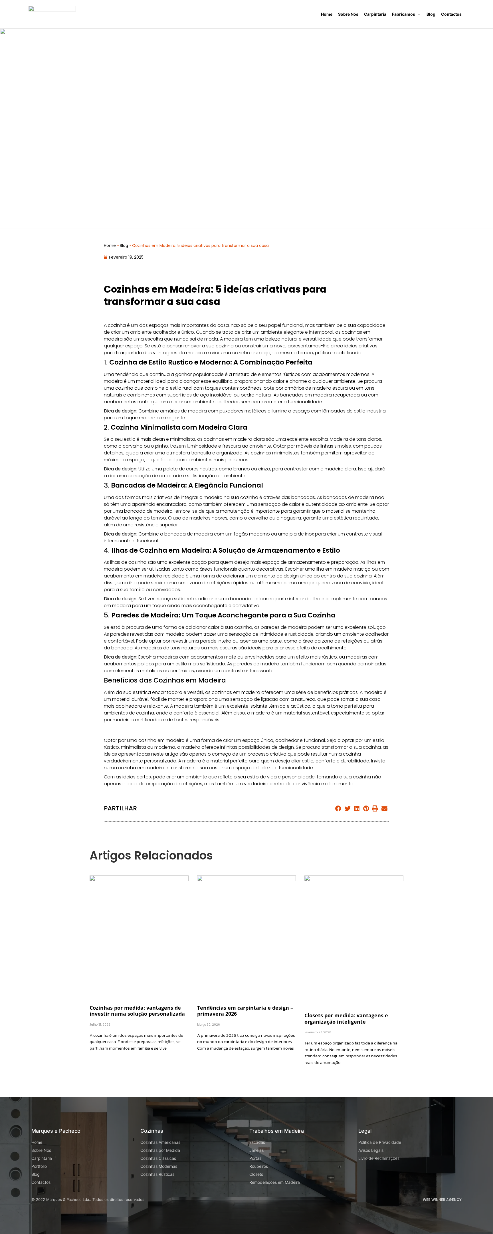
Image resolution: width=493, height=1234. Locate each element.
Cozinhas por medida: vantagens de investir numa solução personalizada (137, 1010)
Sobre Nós (348, 14)
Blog (431, 14)
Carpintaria (375, 14)
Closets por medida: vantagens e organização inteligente (346, 1018)
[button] (338, 809)
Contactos (451, 14)
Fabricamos (403, 14)
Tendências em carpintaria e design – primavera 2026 (245, 1010)
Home (326, 14)
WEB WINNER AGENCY (442, 1199)
